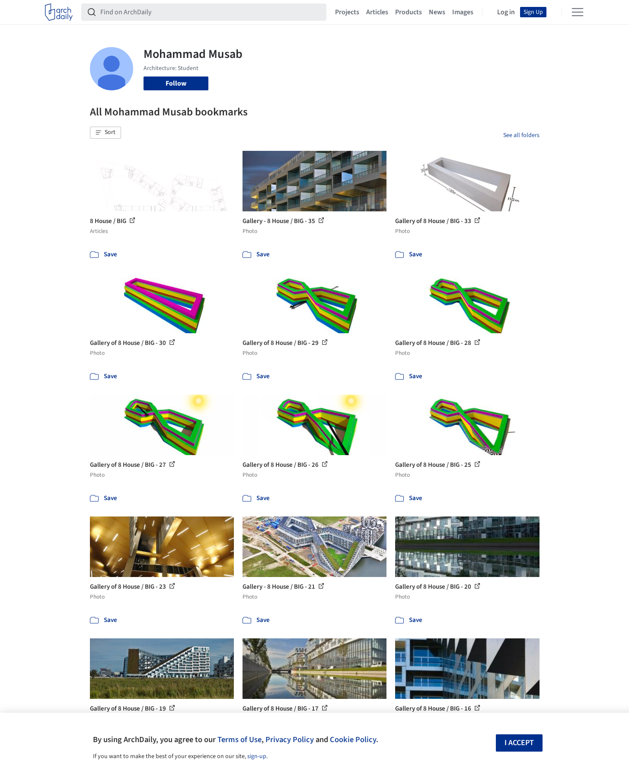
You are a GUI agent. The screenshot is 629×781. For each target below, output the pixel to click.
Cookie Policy (353, 739)
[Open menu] (577, 12)
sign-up (256, 756)
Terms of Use (239, 739)
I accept (519, 742)
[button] (105, 133)
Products (408, 12)
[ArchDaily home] (59, 12)
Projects (347, 12)
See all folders (521, 135)
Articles (377, 12)
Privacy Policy (289, 739)
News (437, 12)
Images (462, 12)
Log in (506, 12)
